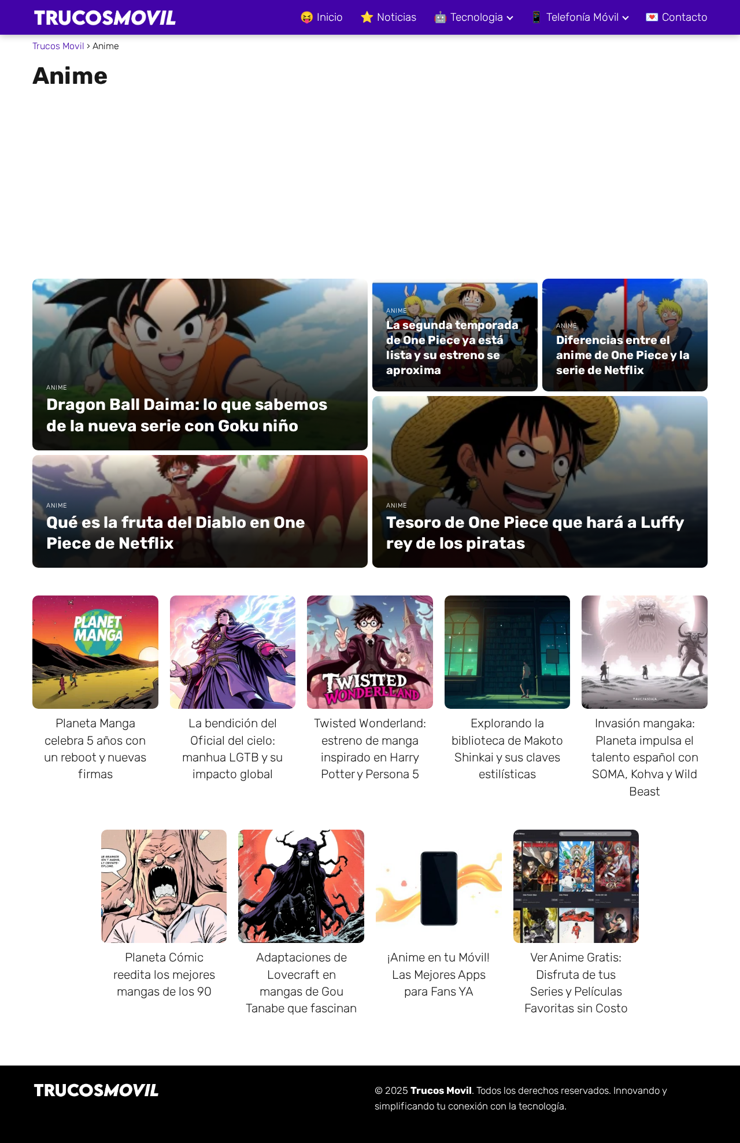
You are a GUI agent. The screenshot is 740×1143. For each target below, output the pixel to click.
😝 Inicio (321, 17)
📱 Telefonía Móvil (574, 17)
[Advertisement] (370, 179)
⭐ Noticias (388, 17)
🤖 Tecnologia (468, 17)
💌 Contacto (676, 17)
